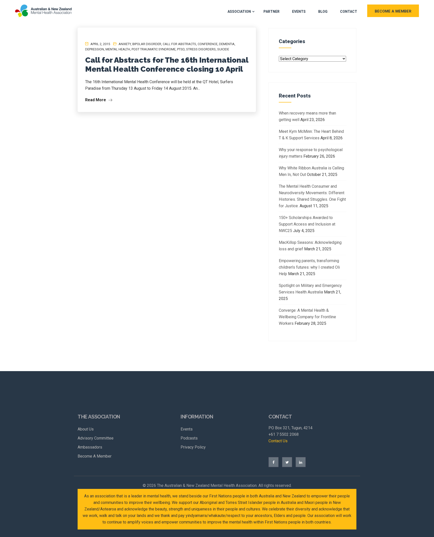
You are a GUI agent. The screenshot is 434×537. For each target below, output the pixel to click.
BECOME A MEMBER (393, 11)
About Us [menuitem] (86, 429)
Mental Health (117, 49)
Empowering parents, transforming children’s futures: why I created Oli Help (309, 267)
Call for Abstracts (179, 44)
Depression (94, 49)
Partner (271, 12)
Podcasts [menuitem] (189, 438)
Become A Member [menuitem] (95, 456)
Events (299, 12)
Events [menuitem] (187, 429)
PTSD (181, 49)
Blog (323, 12)
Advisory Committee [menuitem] (96, 438)
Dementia (227, 44)
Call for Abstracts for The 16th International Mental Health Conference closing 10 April (166, 64)
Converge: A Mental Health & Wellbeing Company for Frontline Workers (307, 317)
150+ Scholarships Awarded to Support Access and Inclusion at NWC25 (307, 224)
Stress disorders (201, 49)
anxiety (125, 44)
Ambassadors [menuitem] (90, 447)
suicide (223, 49)
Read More (96, 99)
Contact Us (278, 441)
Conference (208, 44)
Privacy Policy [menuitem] (193, 447)
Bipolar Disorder (146, 44)
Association (239, 12)
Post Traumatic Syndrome (154, 49)
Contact (348, 12)
